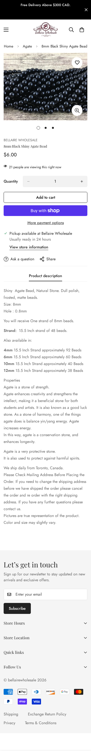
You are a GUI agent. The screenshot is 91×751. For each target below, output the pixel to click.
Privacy (9, 723)
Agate (27, 46)
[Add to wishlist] (77, 62)
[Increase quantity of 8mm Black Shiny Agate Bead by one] (81, 181)
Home (8, 46)
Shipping (11, 714)
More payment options (45, 222)
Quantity (11, 181)
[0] (81, 29)
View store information (28, 247)
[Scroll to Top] (82, 725)
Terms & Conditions (40, 723)
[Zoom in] (77, 110)
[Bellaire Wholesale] (45, 29)
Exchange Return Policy (47, 714)
